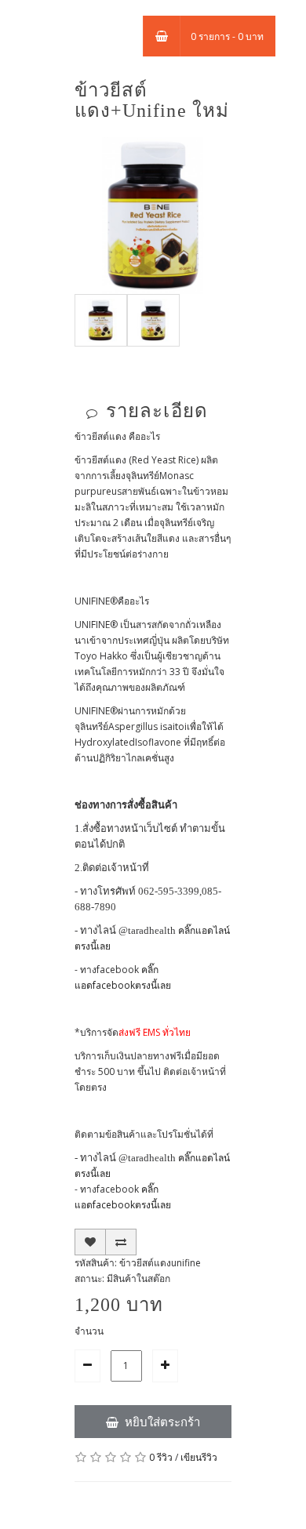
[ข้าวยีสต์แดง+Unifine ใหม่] (153, 214)
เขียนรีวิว (198, 1457)
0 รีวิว (161, 1457)
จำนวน (89, 1331)
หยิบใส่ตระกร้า (162, 1421)
